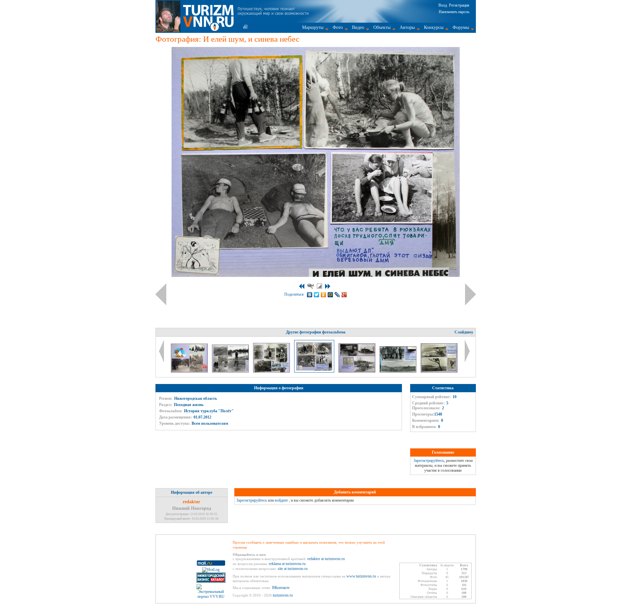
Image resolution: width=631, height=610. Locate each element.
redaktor (191, 501)
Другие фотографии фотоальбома (315, 332)
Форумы (461, 27)
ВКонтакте (281, 587)
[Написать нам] (245, 27)
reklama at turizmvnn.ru (287, 563)
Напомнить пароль (454, 12)
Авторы (407, 27)
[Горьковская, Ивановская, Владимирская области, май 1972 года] (231, 371)
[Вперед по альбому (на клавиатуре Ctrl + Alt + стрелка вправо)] (470, 294)
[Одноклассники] (323, 294)
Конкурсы (433, 27)
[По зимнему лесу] (190, 371)
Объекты (381, 27)
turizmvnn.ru (283, 595)
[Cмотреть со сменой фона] (319, 286)
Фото (338, 27)
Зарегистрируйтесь (428, 460)
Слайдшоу (464, 332)
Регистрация (459, 5)
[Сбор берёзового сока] (272, 371)
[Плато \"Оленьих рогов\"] (439, 371)
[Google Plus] (344, 294)
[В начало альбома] (301, 286)
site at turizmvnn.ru (293, 568)
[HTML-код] (310, 286)
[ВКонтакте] (309, 294)
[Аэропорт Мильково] (398, 371)
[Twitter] (316, 294)
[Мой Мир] (330, 294)
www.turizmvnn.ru (361, 576)
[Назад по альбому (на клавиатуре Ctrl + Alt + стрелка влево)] (160, 294)
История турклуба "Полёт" (209, 411)
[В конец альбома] (327, 286)
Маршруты (312, 27)
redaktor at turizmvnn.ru (326, 558)
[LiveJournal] (337, 294)
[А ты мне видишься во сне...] (357, 371)
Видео (358, 27)
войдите (281, 500)
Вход (442, 5)
